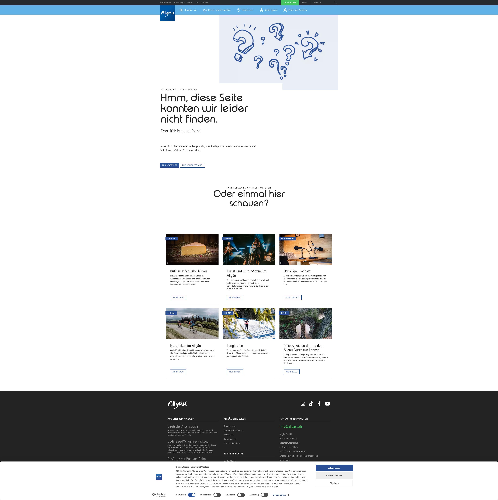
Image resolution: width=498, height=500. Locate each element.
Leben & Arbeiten (232, 443)
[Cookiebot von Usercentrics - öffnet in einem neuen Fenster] (159, 495)
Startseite (168, 89)
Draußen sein (230, 426)
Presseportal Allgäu (288, 438)
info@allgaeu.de (291, 426)
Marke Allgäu (230, 461)
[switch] (217, 495)
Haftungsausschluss (289, 447)
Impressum (285, 460)
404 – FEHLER (188, 89)
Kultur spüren (230, 439)
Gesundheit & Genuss (233, 430)
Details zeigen (279, 495)
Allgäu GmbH (286, 434)
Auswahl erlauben (334, 475)
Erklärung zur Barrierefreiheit (293, 451)
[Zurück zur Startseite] (167, 13)
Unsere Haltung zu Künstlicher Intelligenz (299, 455)
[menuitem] (188, 10)
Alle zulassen (334, 468)
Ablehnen (334, 483)
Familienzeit (229, 434)
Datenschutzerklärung (290, 442)
